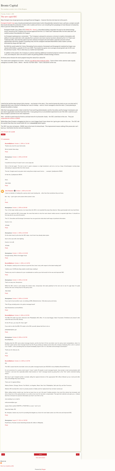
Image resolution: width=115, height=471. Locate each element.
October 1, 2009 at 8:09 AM (19, 157)
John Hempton (9, 190)
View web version (40, 457)
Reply (6, 151)
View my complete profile (7, 466)
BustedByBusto (9, 143)
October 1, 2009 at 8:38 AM (19, 207)
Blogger (44, 469)
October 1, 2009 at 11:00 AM (20, 253)
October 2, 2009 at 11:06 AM (20, 298)
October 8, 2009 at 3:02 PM (19, 337)
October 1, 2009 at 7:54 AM (22, 143)
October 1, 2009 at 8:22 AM (23, 190)
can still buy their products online (39, 60)
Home (40, 454)
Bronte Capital (9, 5)
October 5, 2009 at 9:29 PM (22, 315)
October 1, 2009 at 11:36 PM (22, 263)
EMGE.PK (29, 29)
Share (3, 134)
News (34, 29)
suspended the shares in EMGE (10, 118)
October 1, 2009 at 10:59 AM (20, 233)
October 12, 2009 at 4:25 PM (22, 361)
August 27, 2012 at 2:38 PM (19, 420)
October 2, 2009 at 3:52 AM (19, 280)
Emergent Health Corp (7, 23)
